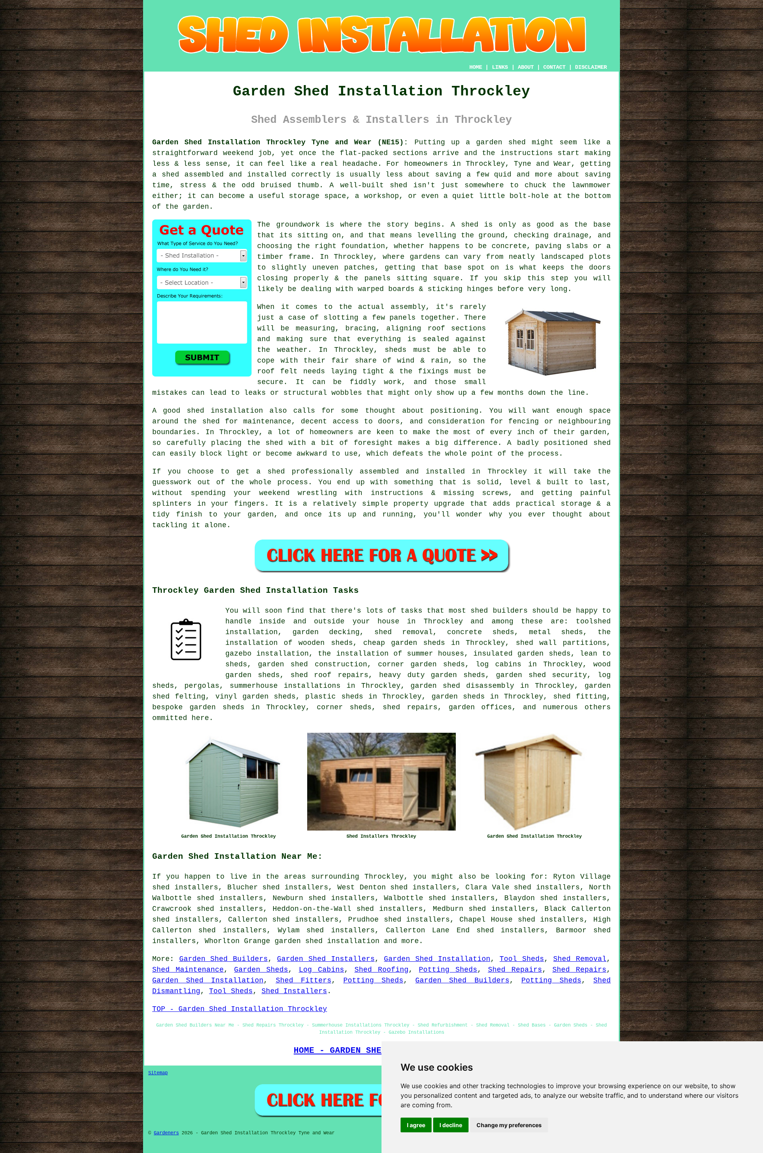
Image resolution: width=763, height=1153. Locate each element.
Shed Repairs (515, 970)
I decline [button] (451, 1125)
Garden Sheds (261, 970)
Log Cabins (321, 970)
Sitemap (158, 1073)
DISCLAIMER (591, 67)
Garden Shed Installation (437, 959)
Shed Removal (579, 959)
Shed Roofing (381, 970)
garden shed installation (327, 941)
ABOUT (526, 67)
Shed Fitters (303, 980)
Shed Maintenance (188, 970)
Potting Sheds (448, 970)
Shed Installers (294, 991)
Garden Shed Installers (325, 959)
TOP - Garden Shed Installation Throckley (239, 1009)
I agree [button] (416, 1125)
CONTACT (554, 67)
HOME (475, 67)
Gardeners (166, 1133)
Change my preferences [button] (509, 1125)
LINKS (500, 67)
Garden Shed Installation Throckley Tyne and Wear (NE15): (280, 142)
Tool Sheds (522, 959)
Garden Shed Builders (223, 959)
